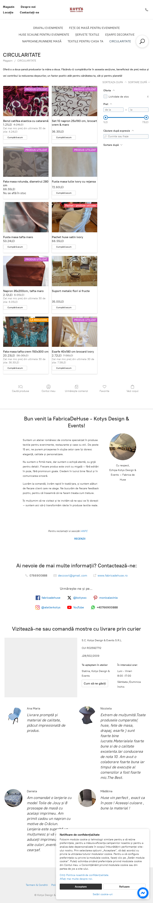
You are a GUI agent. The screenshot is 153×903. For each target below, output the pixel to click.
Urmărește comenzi (76, 391)
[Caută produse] (142, 41)
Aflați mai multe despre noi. (76, 878)
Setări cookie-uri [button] (103, 894)
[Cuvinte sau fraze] (105, 136)
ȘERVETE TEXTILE (87, 34)
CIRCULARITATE (120, 41)
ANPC (84, 531)
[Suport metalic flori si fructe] (74, 271)
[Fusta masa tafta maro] (26, 217)
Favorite (104, 391)
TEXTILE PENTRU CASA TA (85, 41)
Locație (8, 12)
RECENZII (79, 538)
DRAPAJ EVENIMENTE (48, 28)
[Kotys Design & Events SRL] (76, 9)
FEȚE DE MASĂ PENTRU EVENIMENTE (94, 28)
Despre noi (28, 7)
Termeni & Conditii (37, 885)
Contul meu (48, 391)
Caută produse (20, 391)
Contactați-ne (29, 12)
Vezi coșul (132, 391)
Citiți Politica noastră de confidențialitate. (84, 875)
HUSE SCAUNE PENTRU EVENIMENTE (44, 34)
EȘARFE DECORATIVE (120, 34)
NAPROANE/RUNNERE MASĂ (42, 41)
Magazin (8, 7)
